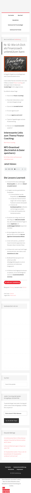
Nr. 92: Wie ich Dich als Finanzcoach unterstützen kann (14, 48)
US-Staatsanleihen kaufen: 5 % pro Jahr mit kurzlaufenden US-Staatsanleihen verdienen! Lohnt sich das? (15, 454)
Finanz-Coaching (18, 83)
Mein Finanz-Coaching (9, 142)
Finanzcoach (13, 295)
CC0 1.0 (24, 287)
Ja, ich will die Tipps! (11, 420)
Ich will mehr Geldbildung (12, 282)
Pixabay (12, 287)
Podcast (12, 293)
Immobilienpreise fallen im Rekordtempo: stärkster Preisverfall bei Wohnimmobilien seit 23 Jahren (15, 440)
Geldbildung (15, 5)
